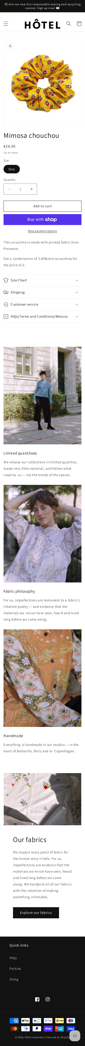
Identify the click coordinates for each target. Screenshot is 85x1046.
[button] (6, 23)
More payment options (42, 231)
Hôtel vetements (35, 1037)
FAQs (13, 958)
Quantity (9, 180)
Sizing (13, 979)
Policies (15, 968)
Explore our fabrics (36, 912)
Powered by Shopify (58, 1037)
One (11, 169)
